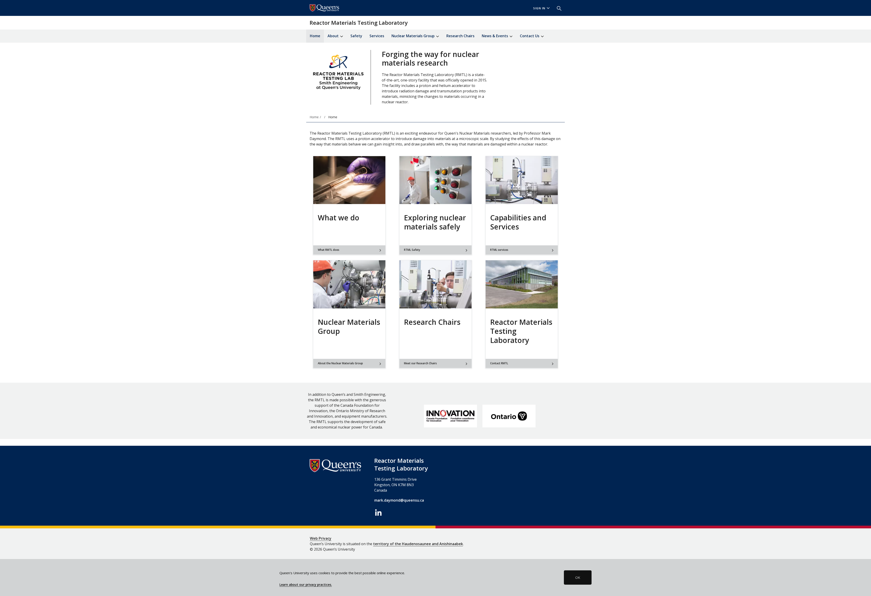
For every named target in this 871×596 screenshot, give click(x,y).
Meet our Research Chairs (420, 363)
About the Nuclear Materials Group (340, 363)
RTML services (499, 250)
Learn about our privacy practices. (305, 585)
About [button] (334, 35)
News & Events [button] (495, 35)
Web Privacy (320, 538)
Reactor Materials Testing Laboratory (359, 22)
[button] (557, 8)
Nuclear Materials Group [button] (413, 35)
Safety (356, 35)
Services (376, 35)
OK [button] (577, 577)
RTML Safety (412, 250)
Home (315, 35)
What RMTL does (328, 250)
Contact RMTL (499, 363)
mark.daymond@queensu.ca (399, 500)
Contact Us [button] (530, 35)
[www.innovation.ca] (450, 416)
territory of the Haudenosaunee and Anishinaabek (418, 543)
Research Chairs (460, 35)
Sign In (539, 8)
